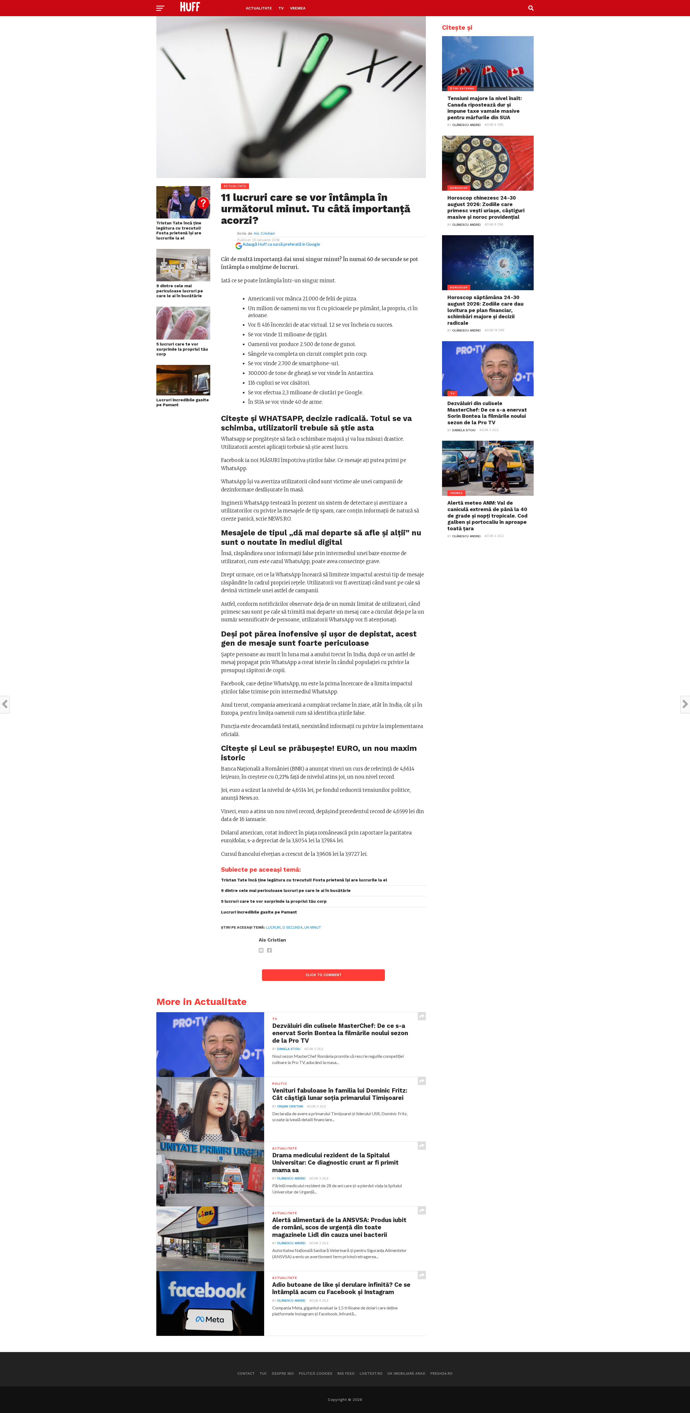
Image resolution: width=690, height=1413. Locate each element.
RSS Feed (346, 1373)
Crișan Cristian (290, 1106)
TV (281, 8)
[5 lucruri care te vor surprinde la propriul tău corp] (183, 337)
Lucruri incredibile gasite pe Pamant (182, 403)
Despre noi (283, 1373)
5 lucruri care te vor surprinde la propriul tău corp (182, 349)
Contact (246, 1373)
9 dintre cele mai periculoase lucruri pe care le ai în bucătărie (179, 290)
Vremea (297, 8)
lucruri (273, 927)
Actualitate (259, 8)
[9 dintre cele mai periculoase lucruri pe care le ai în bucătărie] (183, 279)
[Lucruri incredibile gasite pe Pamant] (183, 393)
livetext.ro (371, 1373)
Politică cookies (315, 1373)
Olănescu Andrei (291, 1178)
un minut (312, 927)
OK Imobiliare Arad (406, 1373)
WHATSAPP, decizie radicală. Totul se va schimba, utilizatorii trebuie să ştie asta (316, 423)
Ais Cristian (264, 233)
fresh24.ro (441, 1373)
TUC (263, 1373)
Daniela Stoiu (288, 1049)
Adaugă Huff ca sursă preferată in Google (281, 244)
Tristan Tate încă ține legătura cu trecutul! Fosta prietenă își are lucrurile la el (178, 231)
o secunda (292, 927)
